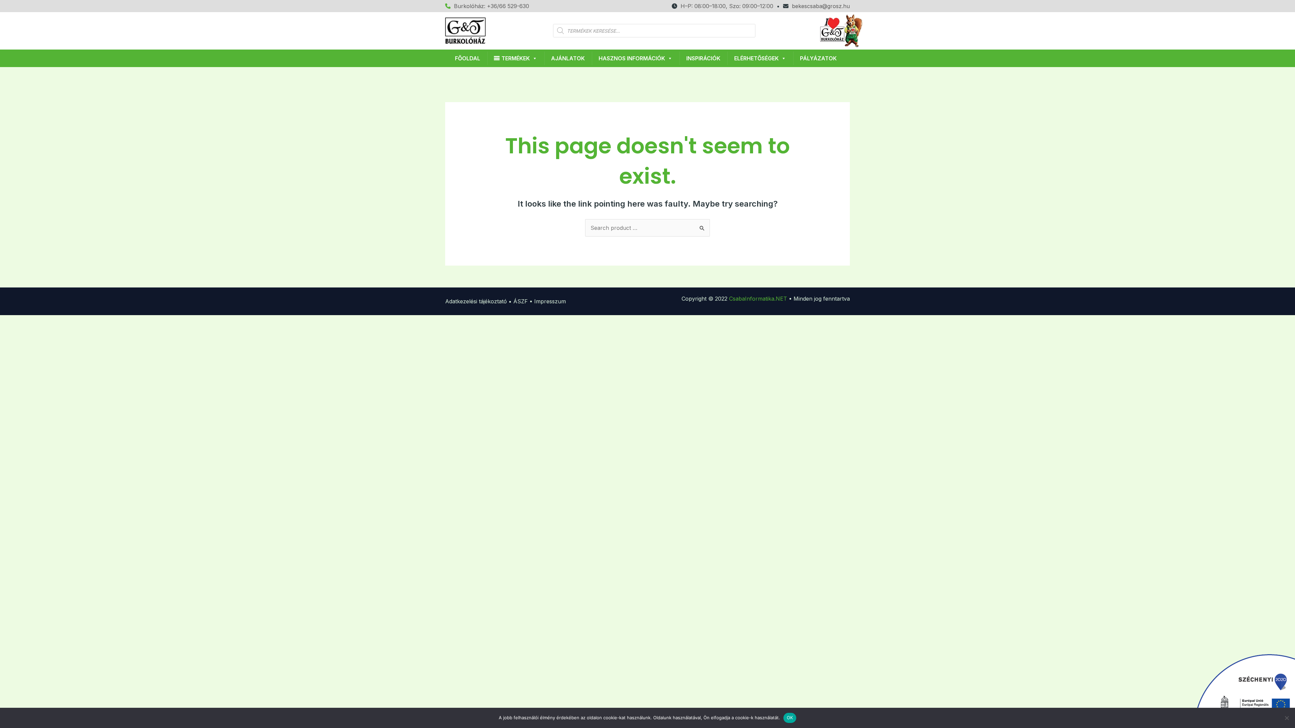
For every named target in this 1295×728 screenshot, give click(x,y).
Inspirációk (703, 58)
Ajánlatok (568, 58)
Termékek (515, 58)
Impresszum (550, 301)
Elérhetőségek (756, 58)
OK (790, 717)
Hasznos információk (632, 58)
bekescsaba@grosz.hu (819, 6)
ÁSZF (520, 301)
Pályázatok (818, 58)
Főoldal (467, 58)
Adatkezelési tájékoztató (476, 301)
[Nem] (1286, 718)
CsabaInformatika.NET (758, 298)
